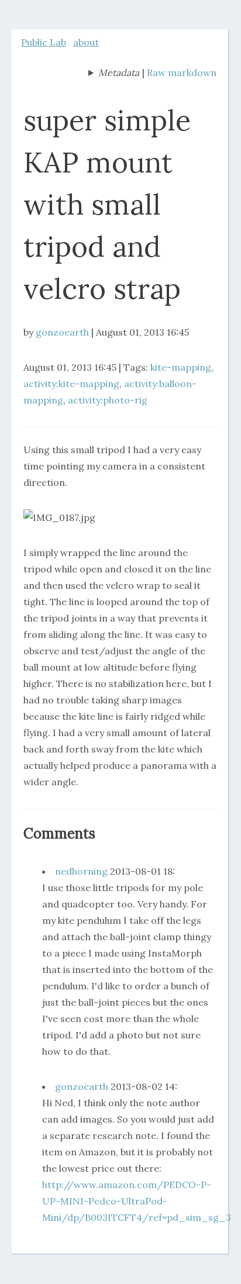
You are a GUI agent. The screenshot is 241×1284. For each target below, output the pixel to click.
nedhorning (81, 871)
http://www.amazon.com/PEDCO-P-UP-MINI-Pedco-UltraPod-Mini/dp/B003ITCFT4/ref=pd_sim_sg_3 (136, 1201)
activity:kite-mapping (71, 383)
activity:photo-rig (107, 400)
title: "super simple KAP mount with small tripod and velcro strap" (113, 74)
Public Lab (43, 42)
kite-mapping (180, 367)
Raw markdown (181, 72)
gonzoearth (62, 332)
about (86, 42)
